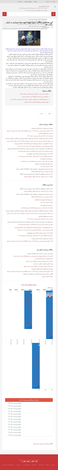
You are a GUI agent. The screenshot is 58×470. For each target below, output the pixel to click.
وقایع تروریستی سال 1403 (14, 406)
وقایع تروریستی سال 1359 (14, 429)
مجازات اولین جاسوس (47, 276)
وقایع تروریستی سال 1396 (14, 424)
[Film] (43, 443)
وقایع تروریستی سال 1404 (14, 403)
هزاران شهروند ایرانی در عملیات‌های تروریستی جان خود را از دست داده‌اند (35, 146)
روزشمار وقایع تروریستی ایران (29, 284)
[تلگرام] (23, 461)
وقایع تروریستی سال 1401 (14, 411)
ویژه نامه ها (20, 1)
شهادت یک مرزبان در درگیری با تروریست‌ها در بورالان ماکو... (34, 94)
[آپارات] (27, 461)
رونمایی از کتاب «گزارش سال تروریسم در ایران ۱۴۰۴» (40, 135)
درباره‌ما (53, 464)
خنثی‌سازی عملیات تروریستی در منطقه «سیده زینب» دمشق (38, 266)
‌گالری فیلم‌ (34, 464)
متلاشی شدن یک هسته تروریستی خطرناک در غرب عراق (39, 261)
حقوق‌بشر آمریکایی (28, 1)
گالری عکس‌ (41, 464)
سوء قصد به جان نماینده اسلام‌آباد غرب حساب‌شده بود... (35, 96)
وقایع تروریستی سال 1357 (14, 435)
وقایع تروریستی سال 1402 (14, 408)
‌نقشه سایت (18, 464)
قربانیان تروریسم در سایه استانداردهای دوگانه (42, 171)
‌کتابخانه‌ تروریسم (26, 464)
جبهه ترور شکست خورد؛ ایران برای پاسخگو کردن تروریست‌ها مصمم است (35, 151)
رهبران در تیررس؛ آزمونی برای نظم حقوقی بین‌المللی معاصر (38, 176)
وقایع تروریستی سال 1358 (14, 432)
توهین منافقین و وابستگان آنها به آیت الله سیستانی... (36, 102)
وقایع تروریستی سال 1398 (14, 419)
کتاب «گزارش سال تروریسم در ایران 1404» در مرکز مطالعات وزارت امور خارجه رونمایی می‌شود (30, 130)
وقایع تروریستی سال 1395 (14, 427)
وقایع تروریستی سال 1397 (14, 421)
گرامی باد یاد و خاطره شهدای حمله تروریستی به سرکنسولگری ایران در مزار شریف (33, 256)
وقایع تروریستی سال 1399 (14, 416)
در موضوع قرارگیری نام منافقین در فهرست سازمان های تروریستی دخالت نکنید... (29, 99)
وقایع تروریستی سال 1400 (14, 414)
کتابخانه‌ (35, 1)
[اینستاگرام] (31, 461)
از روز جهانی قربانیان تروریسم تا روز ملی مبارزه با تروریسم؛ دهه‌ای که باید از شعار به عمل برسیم (30, 141)
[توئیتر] (35, 461)
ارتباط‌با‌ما (47, 464)
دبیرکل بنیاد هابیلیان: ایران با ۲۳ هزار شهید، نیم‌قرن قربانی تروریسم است (35, 156)
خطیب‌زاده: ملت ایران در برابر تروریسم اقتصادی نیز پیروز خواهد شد (37, 161)
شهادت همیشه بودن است (46, 166)
